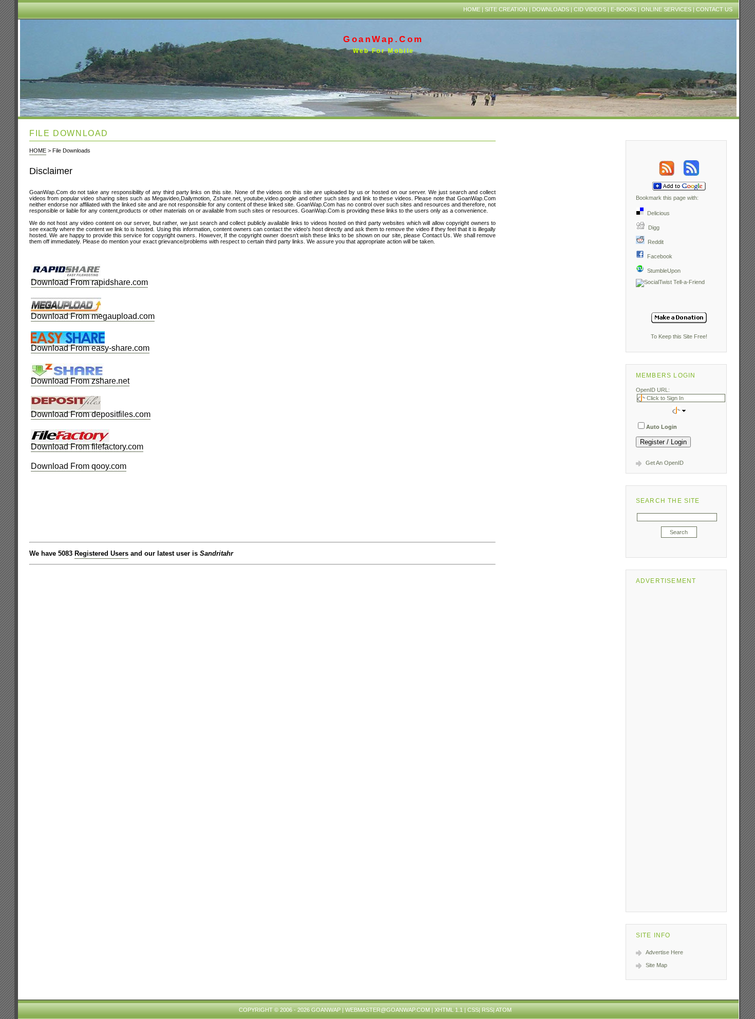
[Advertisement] (679, 746)
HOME (37, 150)
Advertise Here (664, 952)
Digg (652, 227)
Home (471, 9)
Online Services (666, 9)
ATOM (504, 1010)
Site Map (656, 965)
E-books (623, 9)
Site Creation (506, 9)
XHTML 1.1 (449, 1010)
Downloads (550, 9)
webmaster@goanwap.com (387, 1010)
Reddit (654, 242)
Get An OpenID (665, 463)
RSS (487, 1010)
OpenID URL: (653, 390)
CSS (473, 1010)
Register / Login (663, 442)
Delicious (657, 213)
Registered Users (101, 553)
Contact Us (714, 9)
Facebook (658, 256)
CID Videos (590, 9)
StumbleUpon (662, 271)
